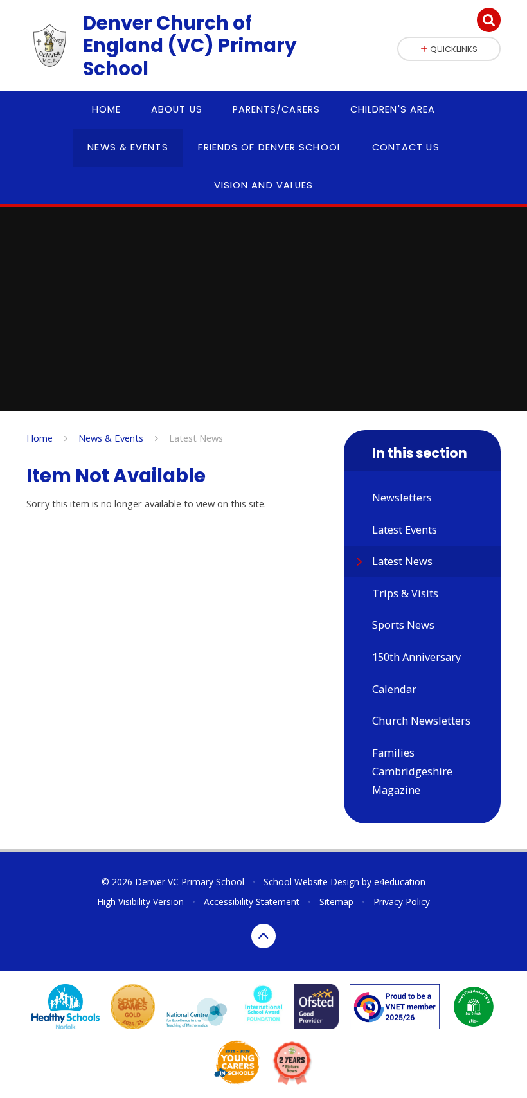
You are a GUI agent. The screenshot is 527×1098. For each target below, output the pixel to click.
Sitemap (336, 902)
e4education (399, 882)
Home (39, 437)
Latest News (196, 437)
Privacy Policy (401, 902)
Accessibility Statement (251, 902)
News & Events (110, 437)
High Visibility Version (140, 902)
